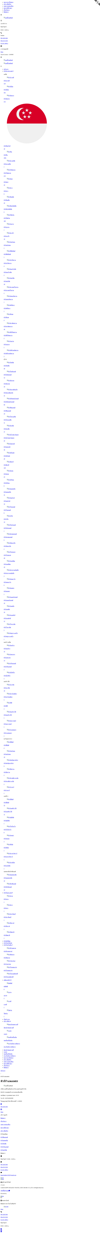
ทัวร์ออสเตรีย (4, 1140)
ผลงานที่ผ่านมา (5, 1127)
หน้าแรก (3, 1070)
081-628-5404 (4, 38)
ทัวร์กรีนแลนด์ (4, 1147)
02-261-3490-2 (4, 43)
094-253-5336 (4, 40)
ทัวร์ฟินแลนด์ (4, 1137)
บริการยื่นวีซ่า (4, 1131)
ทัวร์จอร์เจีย (4, 1150)
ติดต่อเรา (3, 1118)
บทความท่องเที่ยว (5, 1124)
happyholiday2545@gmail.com (8, 1175)
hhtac (2, 52)
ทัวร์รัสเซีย (3, 1143)
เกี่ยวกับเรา (4, 1121)
